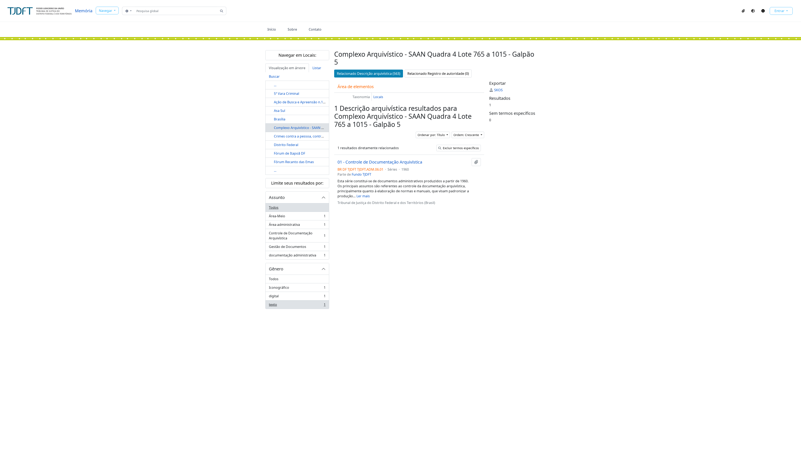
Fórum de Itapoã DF (289, 153)
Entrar (780, 11)
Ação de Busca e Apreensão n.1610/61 (304, 102)
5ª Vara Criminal (286, 93)
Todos (273, 207)
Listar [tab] (316, 68)
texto (297, 305)
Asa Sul (279, 110)
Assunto (277, 197)
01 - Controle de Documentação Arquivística (380, 162)
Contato (315, 29)
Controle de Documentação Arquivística (297, 235)
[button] (743, 11)
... (275, 85)
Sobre (292, 29)
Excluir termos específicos (460, 148)
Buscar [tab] (274, 76)
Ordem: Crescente (466, 135)
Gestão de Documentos (297, 247)
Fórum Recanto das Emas (294, 162)
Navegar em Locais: (297, 55)
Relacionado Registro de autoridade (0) (438, 73)
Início (271, 29)
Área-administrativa (297, 225)
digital (297, 297)
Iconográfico (297, 288)
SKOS (498, 90)
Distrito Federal (286, 144)
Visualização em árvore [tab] (287, 68)
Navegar (106, 10)
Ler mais (363, 196)
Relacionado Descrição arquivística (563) (368, 73)
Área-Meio (297, 217)
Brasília (279, 119)
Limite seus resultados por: (297, 183)
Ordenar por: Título (432, 135)
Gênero (276, 269)
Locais (378, 97)
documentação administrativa (297, 256)
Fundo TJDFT (361, 174)
